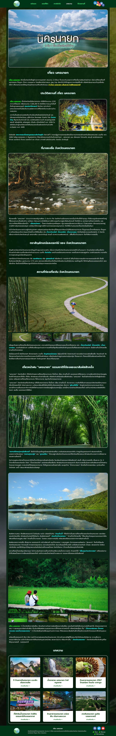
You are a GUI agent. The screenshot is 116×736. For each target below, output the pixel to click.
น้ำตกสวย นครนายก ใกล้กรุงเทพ (58, 681)
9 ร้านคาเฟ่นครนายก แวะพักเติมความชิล (25, 681)
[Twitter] (99, 728)
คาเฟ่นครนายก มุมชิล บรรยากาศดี (91, 715)
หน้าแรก (33, 3)
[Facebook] (95, 728)
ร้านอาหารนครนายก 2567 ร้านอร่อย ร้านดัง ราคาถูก (91, 681)
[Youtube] (103, 728)
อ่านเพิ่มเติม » (25, 686)
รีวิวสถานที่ (81, 3)
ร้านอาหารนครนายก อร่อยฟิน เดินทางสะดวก (58, 715)
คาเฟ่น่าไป (57, 3)
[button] (10, 586)
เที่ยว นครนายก (58, 729)
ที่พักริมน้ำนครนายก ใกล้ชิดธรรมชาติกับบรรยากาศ (25, 715)
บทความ (69, 3)
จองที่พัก (45, 3)
